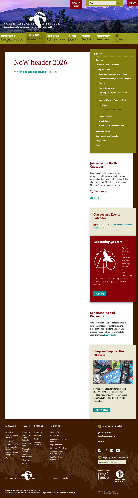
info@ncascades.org (106, 436)
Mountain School (103, 131)
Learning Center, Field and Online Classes (113, 94)
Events (102, 83)
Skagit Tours (104, 120)
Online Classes (105, 116)
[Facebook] (99, 451)
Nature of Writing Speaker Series (113, 100)
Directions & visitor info (113, 426)
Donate (132, 3)
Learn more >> (110, 334)
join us (100, 293)
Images (105, 104)
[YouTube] (118, 451)
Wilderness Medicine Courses (111, 125)
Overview (100, 60)
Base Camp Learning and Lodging (113, 73)
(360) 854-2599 (104, 433)
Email (96, 197)
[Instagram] (105, 451)
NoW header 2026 (113, 109)
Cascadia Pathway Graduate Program (115, 78)
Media (65, 478)
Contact (102, 441)
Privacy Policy (34, 490)
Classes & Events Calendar (107, 64)
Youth (98, 145)
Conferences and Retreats (107, 135)
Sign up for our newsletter (116, 457)
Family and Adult (103, 69)
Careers (56, 478)
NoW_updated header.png (31, 72)
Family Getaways (106, 87)
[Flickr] (111, 451)
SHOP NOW (102, 410)
